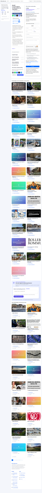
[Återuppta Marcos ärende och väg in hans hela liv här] (19, 145)
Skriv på (32, 66)
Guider (13, 471)
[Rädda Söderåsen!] (34, 102)
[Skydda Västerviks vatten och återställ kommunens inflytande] (19, 216)
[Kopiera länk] (21, 15)
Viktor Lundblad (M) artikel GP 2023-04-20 (15, 63)
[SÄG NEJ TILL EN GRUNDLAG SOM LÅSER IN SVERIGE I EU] (19, 174)
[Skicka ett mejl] (19, 15)
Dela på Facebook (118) (17, 13)
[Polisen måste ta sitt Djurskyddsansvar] (34, 88)
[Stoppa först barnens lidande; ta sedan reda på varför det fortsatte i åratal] (34, 159)
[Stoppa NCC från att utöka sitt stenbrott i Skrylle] (19, 116)
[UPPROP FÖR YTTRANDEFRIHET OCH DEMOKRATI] (34, 216)
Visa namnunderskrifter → (29, 10)
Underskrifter (17, 21)
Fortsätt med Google (31, 23)
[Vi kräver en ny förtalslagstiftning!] (19, 88)
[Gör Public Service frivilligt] (19, 258)
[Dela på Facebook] (17, 72)
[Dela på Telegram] (15, 15)
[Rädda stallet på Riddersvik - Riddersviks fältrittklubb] (34, 259)
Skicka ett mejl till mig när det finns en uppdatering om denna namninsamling (33, 55)
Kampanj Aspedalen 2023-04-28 (15, 60)
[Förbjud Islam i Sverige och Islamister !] (19, 188)
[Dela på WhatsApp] (13, 15)
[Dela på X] (17, 15)
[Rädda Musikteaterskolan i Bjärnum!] (34, 116)
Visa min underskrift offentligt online (31, 53)
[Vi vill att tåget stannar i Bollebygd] (34, 244)
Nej (29, 64)
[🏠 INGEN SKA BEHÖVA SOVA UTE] (34, 202)
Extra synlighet (16, 23)
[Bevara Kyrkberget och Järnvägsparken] (19, 273)
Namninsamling (16, 18)
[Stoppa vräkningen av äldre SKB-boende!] (34, 173)
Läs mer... (3, 10)
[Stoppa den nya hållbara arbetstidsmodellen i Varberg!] (34, 188)
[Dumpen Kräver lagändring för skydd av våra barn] (19, 159)
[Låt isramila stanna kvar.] (19, 202)
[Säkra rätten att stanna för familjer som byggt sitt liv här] (19, 102)
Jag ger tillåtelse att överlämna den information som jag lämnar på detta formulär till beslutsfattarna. (32, 58)
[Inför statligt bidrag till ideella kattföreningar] (34, 131)
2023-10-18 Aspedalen (15, 57)
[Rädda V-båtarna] (34, 230)
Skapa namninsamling (19, 296)
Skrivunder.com (3, 1)
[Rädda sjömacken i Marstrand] (34, 145)
